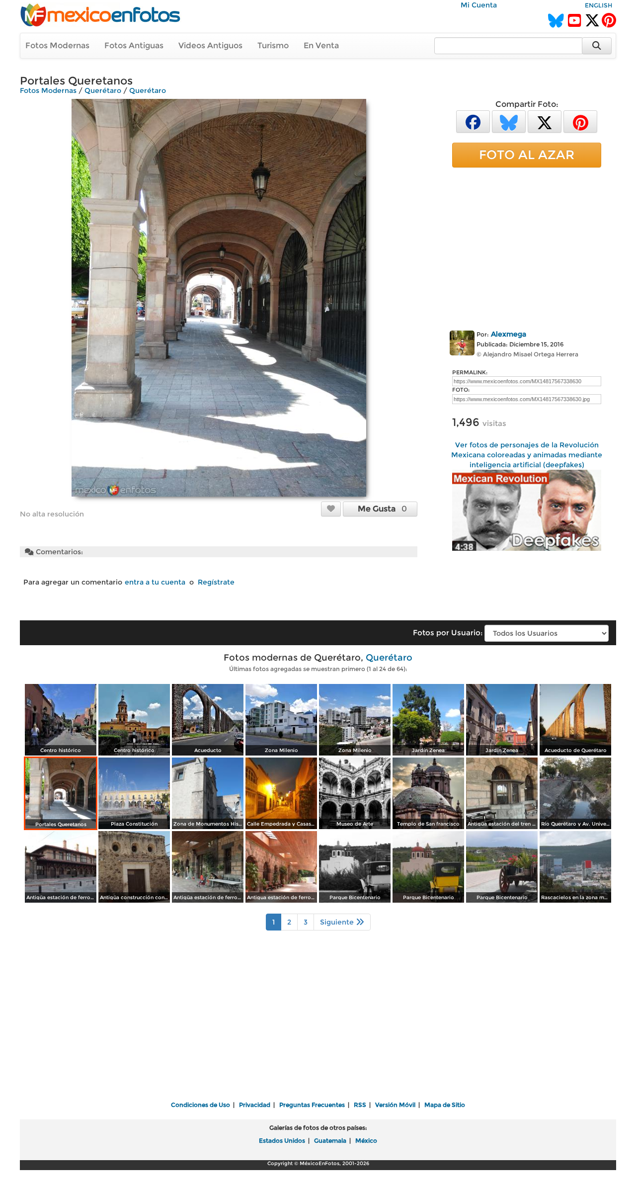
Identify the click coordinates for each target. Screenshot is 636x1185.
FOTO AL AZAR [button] (526, 154)
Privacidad (254, 1104)
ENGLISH (598, 5)
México (366, 1140)
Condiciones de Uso (200, 1104)
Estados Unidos (282, 1140)
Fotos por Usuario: (447, 632)
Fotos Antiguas (133, 45)
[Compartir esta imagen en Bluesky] (509, 121)
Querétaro (102, 90)
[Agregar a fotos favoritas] (331, 508)
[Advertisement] (526, 247)
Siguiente (338, 922)
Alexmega (508, 334)
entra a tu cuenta (155, 582)
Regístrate (216, 582)
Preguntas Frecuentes (312, 1104)
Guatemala (330, 1140)
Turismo (273, 45)
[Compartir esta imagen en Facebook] (473, 121)
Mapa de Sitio (444, 1104)
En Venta (321, 45)
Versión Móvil (395, 1104)
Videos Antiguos (210, 45)
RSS (360, 1104)
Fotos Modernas (57, 45)
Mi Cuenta (479, 4)
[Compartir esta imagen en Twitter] (544, 121)
